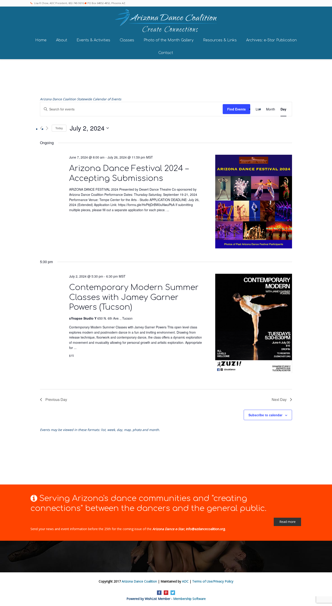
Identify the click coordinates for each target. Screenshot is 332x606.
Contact (165, 53)
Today (59, 128)
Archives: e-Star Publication (271, 40)
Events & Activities (93, 40)
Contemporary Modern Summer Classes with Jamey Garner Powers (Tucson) (134, 297)
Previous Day (56, 399)
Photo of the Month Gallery (169, 40)
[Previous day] (41, 128)
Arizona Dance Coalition (139, 581)
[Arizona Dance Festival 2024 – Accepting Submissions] (253, 202)
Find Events (236, 109)
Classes (127, 40)
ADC (185, 581)
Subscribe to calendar (265, 415)
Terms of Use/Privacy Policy (212, 581)
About (61, 40)
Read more (287, 521)
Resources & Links (220, 40)
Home (41, 40)
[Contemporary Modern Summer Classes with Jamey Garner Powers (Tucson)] (253, 324)
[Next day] (47, 128)
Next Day (279, 399)
